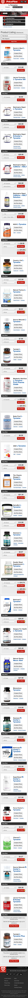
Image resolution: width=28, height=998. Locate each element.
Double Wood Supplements (19, 574)
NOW (15, 232)
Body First (15, 426)
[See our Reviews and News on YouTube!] (21, 974)
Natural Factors (16, 300)
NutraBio (15, 515)
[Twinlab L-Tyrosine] (7, 353)
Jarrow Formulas (17, 87)
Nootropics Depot (17, 117)
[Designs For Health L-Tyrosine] (7, 634)
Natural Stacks (16, 668)
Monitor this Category (17, 7)
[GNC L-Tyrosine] (7, 450)
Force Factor (16, 818)
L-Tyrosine (22, 58)
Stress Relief (20, 543)
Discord (15, 985)
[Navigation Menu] (25, 2)
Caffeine (23, 175)
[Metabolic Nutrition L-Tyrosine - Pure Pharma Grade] (7, 384)
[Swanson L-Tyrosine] (7, 537)
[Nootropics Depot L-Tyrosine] (7, 111)
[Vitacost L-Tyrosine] (7, 841)
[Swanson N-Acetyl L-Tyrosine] (7, 723)
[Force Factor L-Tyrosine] (7, 812)
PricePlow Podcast (18, 987)
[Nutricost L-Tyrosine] (7, 603)
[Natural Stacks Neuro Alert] (7, 663)
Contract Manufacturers (19, 983)
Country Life (16, 270)
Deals (15, 978)
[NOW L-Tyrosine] (7, 228)
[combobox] (14, 36)
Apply (14, 41)
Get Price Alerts (18, 56)
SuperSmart (16, 789)
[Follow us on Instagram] (14, 974)
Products (7, 7)
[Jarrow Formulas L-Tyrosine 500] (7, 82)
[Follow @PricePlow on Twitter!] (7, 974)
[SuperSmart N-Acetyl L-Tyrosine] (7, 782)
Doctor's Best (16, 58)
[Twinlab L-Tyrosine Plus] (7, 940)
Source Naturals (17, 330)
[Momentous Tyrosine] (7, 692)
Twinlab (15, 359)
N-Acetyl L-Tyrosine (8, 26)
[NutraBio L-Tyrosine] (7, 508)
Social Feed (16, 980)
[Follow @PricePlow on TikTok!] (17, 974)
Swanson (15, 543)
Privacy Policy (7, 983)
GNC (14, 454)
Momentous (16, 698)
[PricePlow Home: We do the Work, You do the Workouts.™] (4, 3)
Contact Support (7, 978)
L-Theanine (22, 668)
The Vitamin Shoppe (17, 487)
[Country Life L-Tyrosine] (7, 265)
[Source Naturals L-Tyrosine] (7, 324)
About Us (6, 980)
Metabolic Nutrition (17, 392)
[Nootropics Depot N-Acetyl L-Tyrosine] (7, 138)
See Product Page (7, 56)
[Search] (21, 2)
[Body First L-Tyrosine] (7, 420)
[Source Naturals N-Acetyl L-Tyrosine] (7, 872)
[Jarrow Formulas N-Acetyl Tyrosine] (7, 904)
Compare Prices (18, 53)
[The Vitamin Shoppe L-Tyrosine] (7, 480)
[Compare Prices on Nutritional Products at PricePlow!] (3, 969)
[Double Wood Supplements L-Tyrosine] (7, 568)
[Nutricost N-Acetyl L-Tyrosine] (7, 751)
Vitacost (15, 847)
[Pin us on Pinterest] (10, 974)
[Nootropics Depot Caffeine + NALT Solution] (7, 199)
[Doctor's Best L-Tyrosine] (7, 53)
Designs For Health (17, 639)
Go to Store (7, 59)
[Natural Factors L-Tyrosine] (7, 294)
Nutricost (15, 610)
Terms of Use (7, 985)
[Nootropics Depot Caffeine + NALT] (7, 169)
